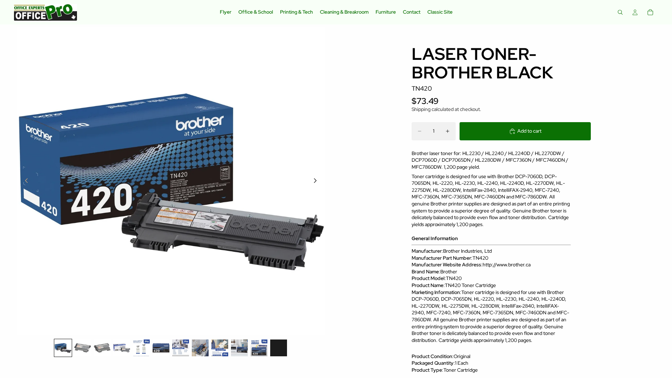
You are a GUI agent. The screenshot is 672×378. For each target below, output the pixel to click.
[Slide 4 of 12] (121, 348)
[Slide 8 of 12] (200, 348)
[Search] (620, 12)
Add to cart (529, 131)
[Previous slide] (24, 181)
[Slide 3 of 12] (102, 348)
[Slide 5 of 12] (141, 348)
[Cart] (650, 12)
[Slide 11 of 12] (259, 348)
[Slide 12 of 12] (278, 348)
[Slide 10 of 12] (239, 348)
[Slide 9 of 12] (219, 348)
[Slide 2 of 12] (82, 348)
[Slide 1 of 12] (63, 348)
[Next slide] (317, 181)
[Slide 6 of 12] (161, 348)
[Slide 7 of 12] (180, 348)
